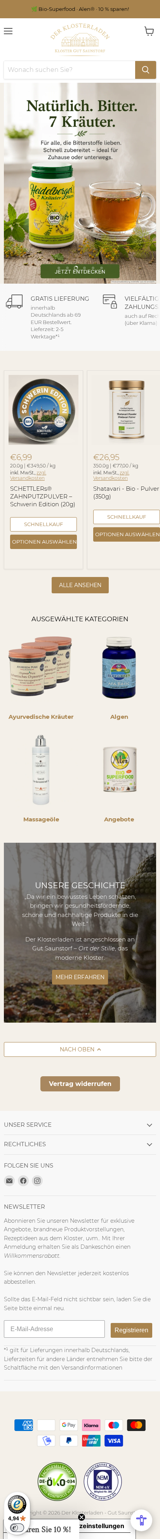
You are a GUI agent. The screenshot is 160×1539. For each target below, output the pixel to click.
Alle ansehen (80, 585)
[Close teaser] (81, 1517)
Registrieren (131, 1330)
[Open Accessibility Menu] (141, 1520)
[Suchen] (145, 70)
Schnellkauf (43, 524)
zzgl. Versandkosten (28, 475)
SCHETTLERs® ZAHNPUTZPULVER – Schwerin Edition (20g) (42, 496)
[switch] (17, 1527)
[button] (43, 1529)
